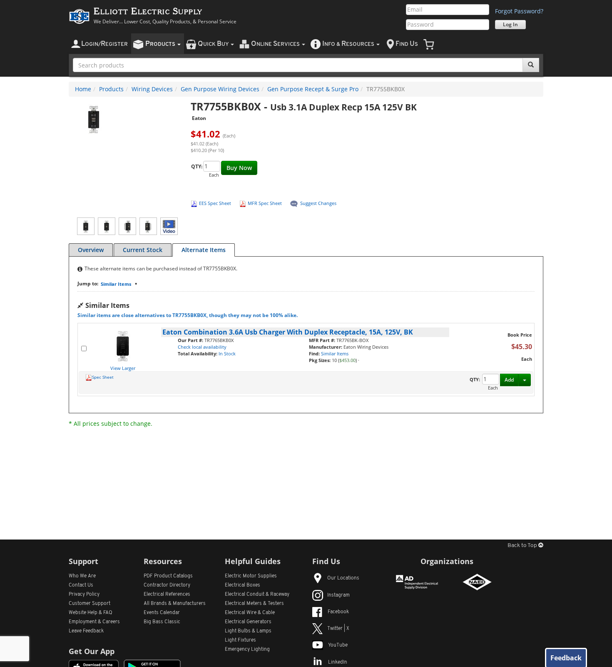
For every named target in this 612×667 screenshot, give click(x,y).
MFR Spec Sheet (265, 203)
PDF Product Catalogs (168, 576)
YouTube (338, 645)
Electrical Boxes (242, 585)
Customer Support (89, 603)
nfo (348, 43)
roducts (161, 43)
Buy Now (239, 168)
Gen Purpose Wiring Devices (220, 89)
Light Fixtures (240, 640)
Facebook (338, 612)
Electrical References (167, 594)
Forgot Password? (519, 11)
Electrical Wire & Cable (250, 612)
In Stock (227, 353)
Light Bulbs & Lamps (248, 631)
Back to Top (523, 545)
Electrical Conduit (257, 594)
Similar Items (116, 284)
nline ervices (276, 43)
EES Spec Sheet (215, 203)
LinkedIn (337, 662)
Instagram (338, 595)
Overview (91, 250)
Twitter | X (338, 628)
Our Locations (343, 578)
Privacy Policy (84, 594)
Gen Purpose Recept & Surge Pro (312, 89)
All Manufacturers (175, 603)
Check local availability (202, 347)
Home (83, 89)
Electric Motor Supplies (251, 576)
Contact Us (81, 585)
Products (111, 89)
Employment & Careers (94, 622)
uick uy (214, 43)
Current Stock (142, 250)
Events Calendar (162, 612)
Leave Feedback (86, 631)
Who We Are (82, 576)
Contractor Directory (167, 585)
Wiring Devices (152, 89)
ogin (104, 43)
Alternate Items (204, 250)
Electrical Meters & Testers (254, 603)
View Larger (122, 368)
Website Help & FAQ (90, 612)
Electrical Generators (248, 622)
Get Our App (91, 651)
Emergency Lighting (247, 649)
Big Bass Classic (162, 622)
